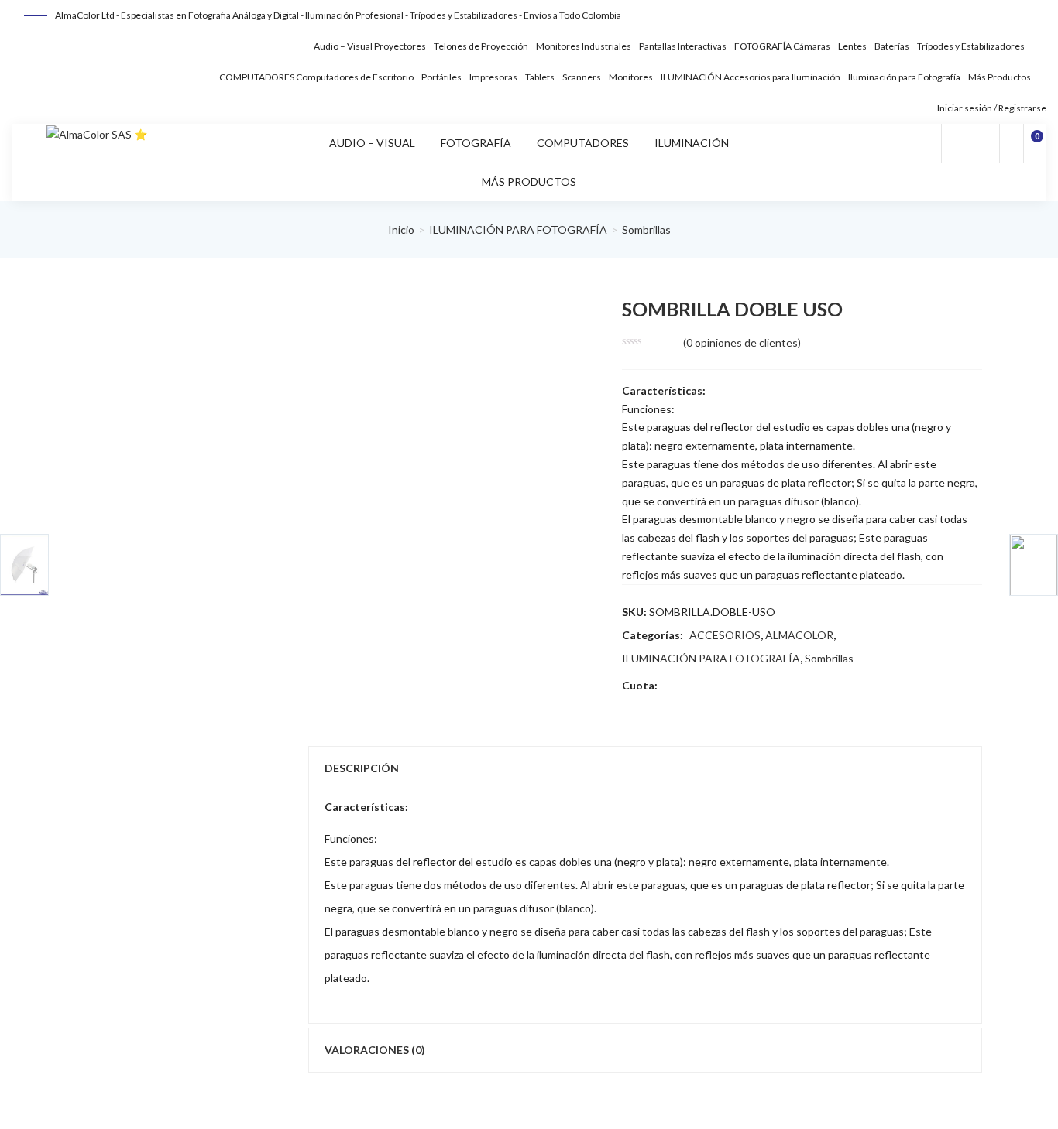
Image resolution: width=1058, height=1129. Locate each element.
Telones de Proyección (481, 46)
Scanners (581, 77)
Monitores (631, 77)
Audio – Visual (343, 46)
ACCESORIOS (725, 634)
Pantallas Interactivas (683, 46)
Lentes (852, 46)
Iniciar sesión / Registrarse (991, 108)
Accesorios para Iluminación (781, 77)
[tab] (645, 768)
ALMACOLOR (799, 634)
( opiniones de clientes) (742, 342)
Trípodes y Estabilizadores (971, 46)
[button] (1035, 143)
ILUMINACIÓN (691, 77)
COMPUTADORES (256, 77)
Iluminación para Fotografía (904, 77)
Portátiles (441, 77)
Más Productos (999, 77)
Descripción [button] (362, 768)
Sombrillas (646, 229)
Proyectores (400, 46)
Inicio (401, 229)
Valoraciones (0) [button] (375, 1049)
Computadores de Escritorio (355, 77)
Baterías (891, 46)
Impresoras (493, 77)
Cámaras (811, 46)
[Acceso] (1011, 143)
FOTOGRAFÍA (763, 46)
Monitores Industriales (583, 46)
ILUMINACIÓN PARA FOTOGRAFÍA (518, 229)
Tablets (540, 77)
